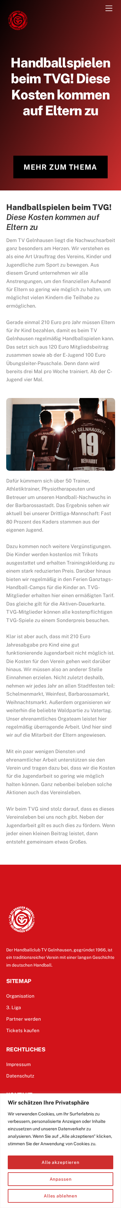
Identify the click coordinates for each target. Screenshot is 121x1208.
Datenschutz (20, 1075)
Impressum (18, 1064)
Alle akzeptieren (60, 1162)
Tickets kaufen (22, 1030)
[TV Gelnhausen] (17, 29)
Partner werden (23, 1019)
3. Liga (13, 1007)
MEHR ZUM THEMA (60, 167)
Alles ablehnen (60, 1195)
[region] (60, 1150)
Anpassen (61, 1179)
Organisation (20, 996)
